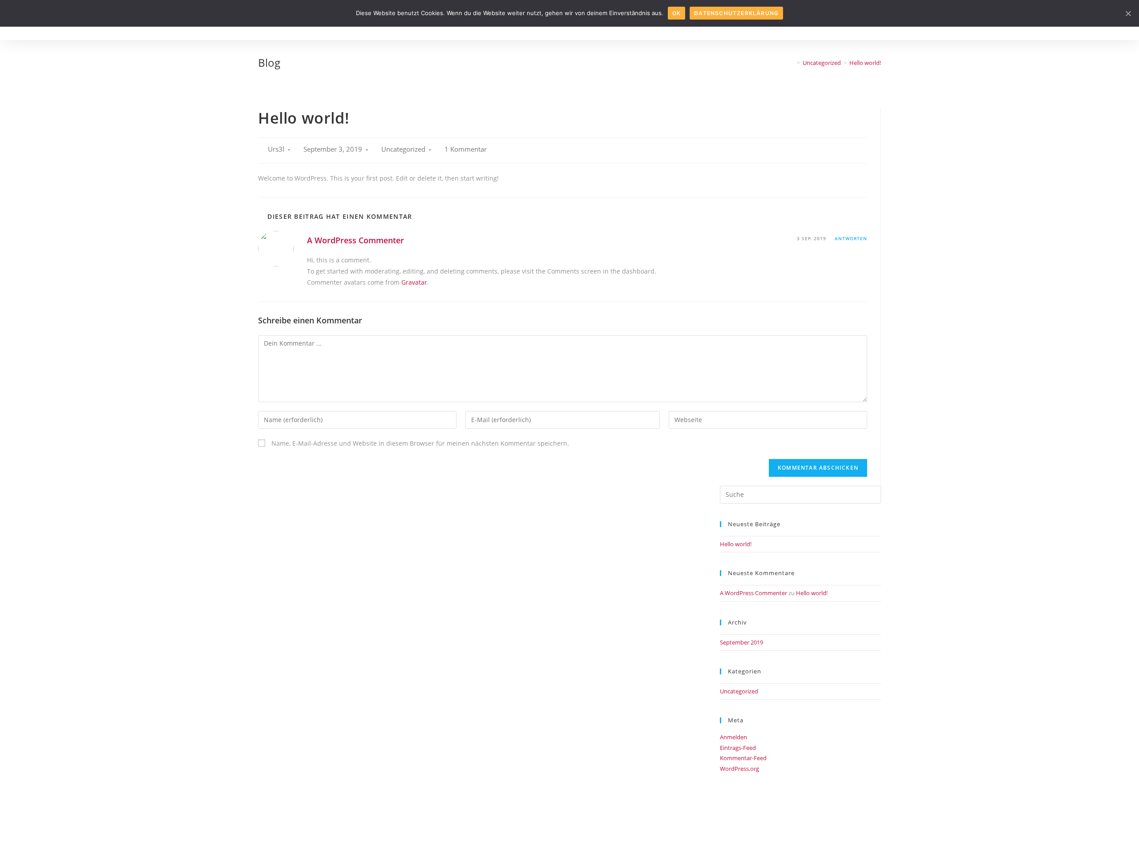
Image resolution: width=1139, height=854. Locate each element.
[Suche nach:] (800, 494)
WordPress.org (739, 769)
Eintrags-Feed (738, 748)
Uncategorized (403, 149)
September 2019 (741, 642)
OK (676, 13)
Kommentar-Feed (743, 758)
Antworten (851, 238)
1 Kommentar (465, 149)
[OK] (1127, 13)
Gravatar (414, 282)
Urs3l (276, 149)
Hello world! (735, 544)
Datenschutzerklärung (736, 13)
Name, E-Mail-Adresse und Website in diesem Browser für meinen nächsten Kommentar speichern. (420, 443)
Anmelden (733, 737)
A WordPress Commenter (355, 240)
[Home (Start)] (792, 63)
